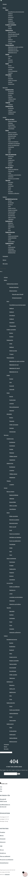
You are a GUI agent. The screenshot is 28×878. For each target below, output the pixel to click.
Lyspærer (10, 104)
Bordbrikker (11, 203)
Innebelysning (9, 90)
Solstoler (10, 82)
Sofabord (10, 19)
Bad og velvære (9, 119)
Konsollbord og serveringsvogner (16, 12)
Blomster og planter (13, 134)
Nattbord (10, 13)
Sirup (9, 230)
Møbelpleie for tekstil (13, 50)
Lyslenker (10, 110)
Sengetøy (10, 191)
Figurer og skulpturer (13, 141)
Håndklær (10, 123)
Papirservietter (11, 212)
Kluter (9, 239)
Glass (9, 206)
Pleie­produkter (9, 45)
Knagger (10, 158)
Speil (9, 151)
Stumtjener (11, 165)
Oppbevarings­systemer (12, 284)
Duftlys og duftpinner (13, 169)
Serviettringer (11, 215)
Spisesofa (10, 62)
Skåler (9, 149)
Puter (9, 190)
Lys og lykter (9, 167)
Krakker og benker (10, 25)
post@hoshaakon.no (5, 804)
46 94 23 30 (3, 807)
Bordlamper (11, 91)
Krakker (10, 28)
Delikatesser (9, 221)
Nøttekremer (11, 227)
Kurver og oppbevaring (13, 145)
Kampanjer (5, 256)
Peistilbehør (11, 147)
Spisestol (10, 73)
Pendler (10, 95)
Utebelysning (9, 106)
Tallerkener (11, 219)
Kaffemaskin (11, 249)
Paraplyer (10, 162)
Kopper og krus (11, 208)
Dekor (7, 130)
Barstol (10, 65)
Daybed (10, 56)
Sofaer (7, 54)
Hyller (9, 38)
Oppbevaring (9, 30)
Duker (9, 234)
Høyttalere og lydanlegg (14, 143)
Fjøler (9, 245)
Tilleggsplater (11, 23)
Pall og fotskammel (12, 71)
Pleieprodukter (10, 358)
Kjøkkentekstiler (10, 232)
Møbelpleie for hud (12, 49)
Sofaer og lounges (12, 80)
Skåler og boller (12, 217)
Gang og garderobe (10, 154)
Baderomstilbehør (12, 121)
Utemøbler (8, 75)
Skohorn (10, 164)
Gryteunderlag (11, 247)
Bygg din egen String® (13, 34)
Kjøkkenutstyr (9, 243)
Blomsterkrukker (12, 136)
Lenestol (10, 69)
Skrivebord (10, 17)
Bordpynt (10, 204)
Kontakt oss (3, 853)
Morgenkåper (11, 125)
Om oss (2, 850)
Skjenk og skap (11, 41)
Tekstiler (7, 180)
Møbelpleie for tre (12, 52)
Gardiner (10, 184)
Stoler (7, 64)
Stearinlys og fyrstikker (13, 178)
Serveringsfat (11, 214)
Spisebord (10, 21)
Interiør (4, 117)
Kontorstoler (11, 67)
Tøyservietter (11, 241)
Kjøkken (5, 197)
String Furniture (12, 32)
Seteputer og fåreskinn (13, 193)
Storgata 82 (3, 799)
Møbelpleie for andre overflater (15, 47)
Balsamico (10, 223)
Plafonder (10, 97)
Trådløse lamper (12, 99)
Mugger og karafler (12, 210)
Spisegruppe (11, 84)
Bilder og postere (12, 132)
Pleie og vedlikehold (5, 856)
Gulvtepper (11, 186)
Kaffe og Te (11, 225)
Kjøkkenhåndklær (12, 238)
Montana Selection (12, 36)
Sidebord (10, 15)
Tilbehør (7, 103)
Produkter (2, 832)
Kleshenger (11, 156)
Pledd (9, 188)
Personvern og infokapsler (6, 859)
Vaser (9, 152)
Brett (9, 140)
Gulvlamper (11, 93)
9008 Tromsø (3, 801)
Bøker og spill (11, 138)
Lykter (9, 173)
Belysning (5, 87)
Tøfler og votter (12, 127)
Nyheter (5, 4)
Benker (10, 26)
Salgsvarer (3, 842)
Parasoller (10, 78)
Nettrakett (7, 874)
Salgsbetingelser (4, 863)
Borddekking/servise (11, 199)
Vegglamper (11, 101)
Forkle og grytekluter (13, 236)
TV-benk (10, 43)
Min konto (5, 264)
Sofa (9, 58)
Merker (4, 260)
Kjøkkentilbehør (12, 251)
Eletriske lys (11, 171)
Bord (6, 10)
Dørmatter (10, 182)
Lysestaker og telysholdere (14, 175)
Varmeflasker (11, 128)
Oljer (9, 228)
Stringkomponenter (17, 298)
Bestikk (10, 201)
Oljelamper (10, 177)
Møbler (4, 8)
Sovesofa (10, 60)
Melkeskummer (11, 252)
